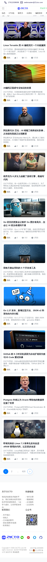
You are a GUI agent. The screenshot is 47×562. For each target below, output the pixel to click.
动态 (3, 13)
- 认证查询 (29, 505)
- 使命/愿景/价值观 (9, 523)
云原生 (29, 13)
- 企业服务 (29, 502)
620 (23, 471)
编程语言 (38, 13)
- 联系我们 (6, 525)
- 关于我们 (6, 515)
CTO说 (11, 13)
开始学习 (43, 8)
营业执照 (16, 552)
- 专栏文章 (29, 497)
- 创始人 (5, 518)
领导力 (20, 13)
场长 (8, 58)
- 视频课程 (29, 499)
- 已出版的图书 (8, 520)
